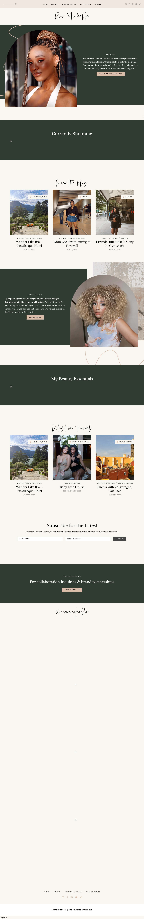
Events (62, 238)
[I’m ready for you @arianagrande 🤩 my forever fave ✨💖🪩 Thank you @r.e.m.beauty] (44, 851)
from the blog (72, 183)
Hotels (20, 238)
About (57, 892)
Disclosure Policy (73, 892)
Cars (113, 483)
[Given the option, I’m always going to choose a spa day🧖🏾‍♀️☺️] (44, 783)
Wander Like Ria (69, 4)
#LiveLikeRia (85, 4)
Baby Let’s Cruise (72, 487)
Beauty (98, 4)
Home (46, 892)
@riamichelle (72, 611)
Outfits (81, 238)
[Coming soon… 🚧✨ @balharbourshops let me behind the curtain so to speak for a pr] (44, 648)
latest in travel (72, 428)
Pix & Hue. (88, 910)
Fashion (54, 4)
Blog (45, 4)
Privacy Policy (93, 892)
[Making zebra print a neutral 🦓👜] (44, 716)
